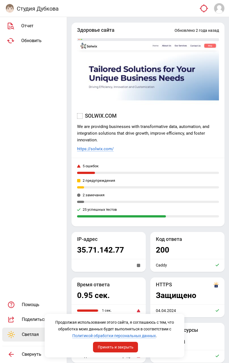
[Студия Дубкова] (9, 8)
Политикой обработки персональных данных (114, 335)
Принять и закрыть (115, 347)
